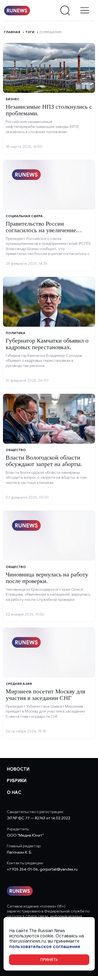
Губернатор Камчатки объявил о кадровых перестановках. (47, 344)
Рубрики (16, 780)
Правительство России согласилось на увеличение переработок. (41, 230)
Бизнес (12, 99)
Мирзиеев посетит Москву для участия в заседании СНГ (45, 694)
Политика (15, 333)
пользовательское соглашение (44, 946)
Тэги (29, 32)
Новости (18, 769)
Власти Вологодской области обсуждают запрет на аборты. (44, 460)
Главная (12, 32)
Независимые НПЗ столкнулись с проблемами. (49, 110)
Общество (16, 450)
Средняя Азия (19, 684)
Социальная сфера (24, 216)
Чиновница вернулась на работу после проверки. (47, 577)
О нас (14, 792)
